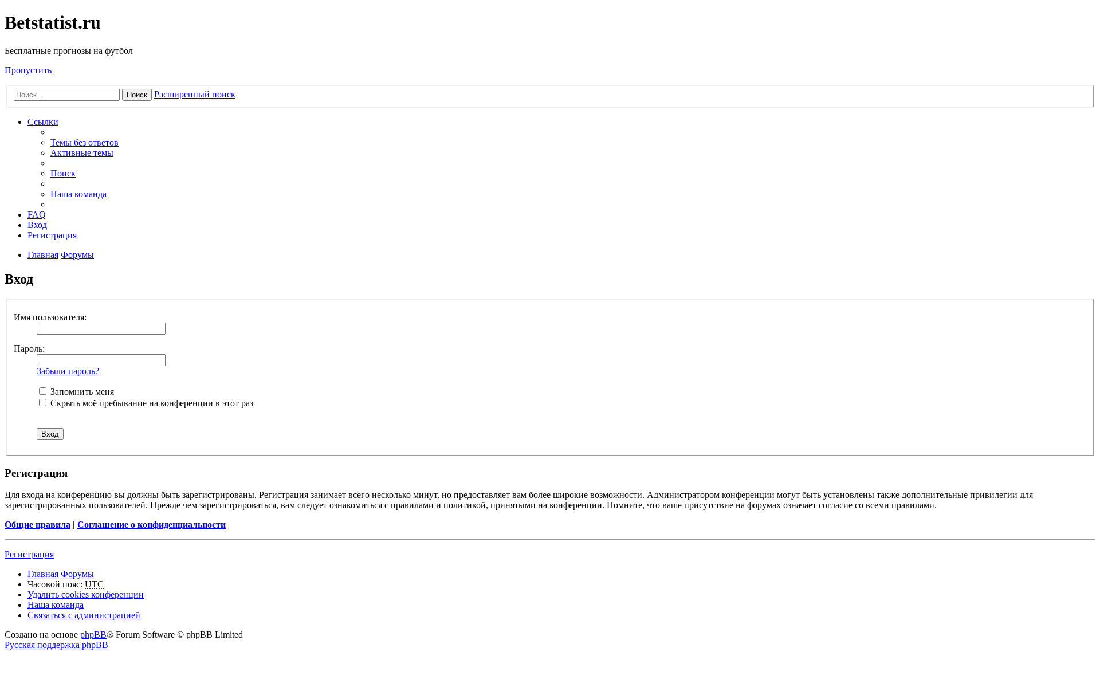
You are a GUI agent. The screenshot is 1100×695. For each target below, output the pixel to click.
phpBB (93, 634)
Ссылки (43, 122)
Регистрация (29, 554)
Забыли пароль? (68, 371)
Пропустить (28, 70)
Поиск (137, 95)
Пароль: (29, 349)
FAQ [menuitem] (37, 214)
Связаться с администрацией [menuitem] (84, 615)
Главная (43, 574)
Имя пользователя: (50, 317)
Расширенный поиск (194, 94)
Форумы (77, 574)
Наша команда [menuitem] (78, 194)
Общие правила (37, 524)
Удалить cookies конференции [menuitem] (86, 594)
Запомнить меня (81, 391)
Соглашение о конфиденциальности (151, 524)
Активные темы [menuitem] (81, 153)
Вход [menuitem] (37, 225)
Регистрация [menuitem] (52, 235)
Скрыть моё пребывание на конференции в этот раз (150, 403)
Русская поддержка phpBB (56, 645)
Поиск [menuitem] (63, 173)
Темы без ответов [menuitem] (84, 142)
